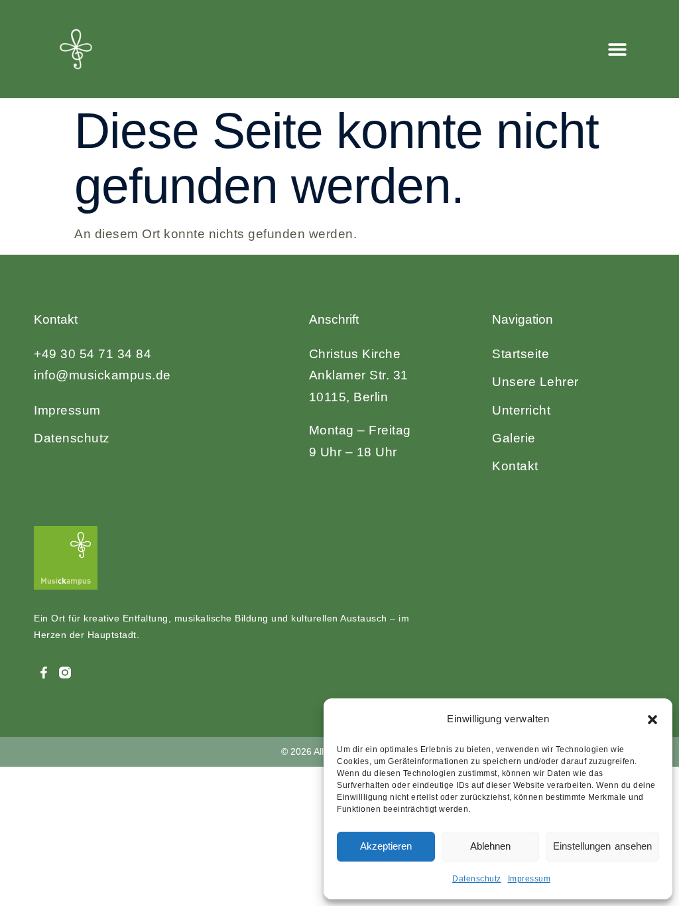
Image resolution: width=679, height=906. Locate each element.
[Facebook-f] (43, 672)
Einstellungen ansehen (602, 846)
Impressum (529, 878)
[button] (652, 719)
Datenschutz (476, 878)
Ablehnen (490, 846)
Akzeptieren (386, 846)
